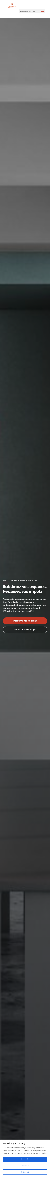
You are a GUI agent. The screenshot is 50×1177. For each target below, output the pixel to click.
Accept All (25, 1159)
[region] (25, 1158)
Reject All (25, 1172)
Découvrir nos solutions (25, 620)
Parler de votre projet (25, 629)
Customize (25, 1166)
